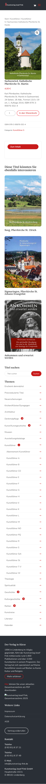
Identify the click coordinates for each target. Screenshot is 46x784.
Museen (8, 432)
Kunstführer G (13, 490)
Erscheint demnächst (14, 386)
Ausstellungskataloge (15, 438)
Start (7, 19)
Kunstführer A (13, 458)
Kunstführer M (13, 522)
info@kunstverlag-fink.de (16, 763)
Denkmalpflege (12, 418)
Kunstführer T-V (14, 566)
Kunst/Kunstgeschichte (15, 425)
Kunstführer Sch (14, 553)
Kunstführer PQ (14, 534)
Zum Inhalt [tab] (15, 146)
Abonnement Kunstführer (18, 451)
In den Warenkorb (28, 113)
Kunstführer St (13, 560)
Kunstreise (10, 612)
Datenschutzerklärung (15, 716)
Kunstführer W (13, 573)
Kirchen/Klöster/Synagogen (17, 405)
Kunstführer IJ (13, 502)
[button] (37, 32)
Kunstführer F (13, 483)
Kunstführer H (13, 496)
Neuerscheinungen (13, 399)
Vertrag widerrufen (16, 730)
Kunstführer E (13, 477)
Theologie (9, 579)
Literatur (9, 618)
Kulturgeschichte (12, 599)
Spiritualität (10, 585)
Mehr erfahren (14, 676)
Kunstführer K (13, 509)
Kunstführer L (13, 515)
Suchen (36, 373)
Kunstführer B (13, 464)
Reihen (8, 606)
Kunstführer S (18, 130)
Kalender (9, 625)
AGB (7, 721)
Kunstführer (15, 19)
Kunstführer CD (14, 471)
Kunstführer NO (14, 528)
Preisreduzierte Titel (14, 392)
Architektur (10, 412)
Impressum (10, 711)
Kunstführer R (13, 541)
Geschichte (10, 592)
